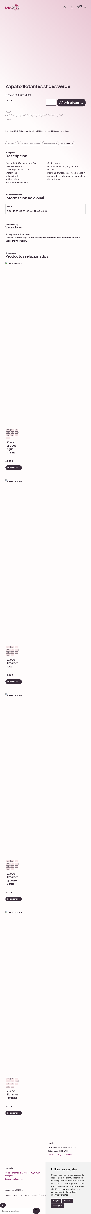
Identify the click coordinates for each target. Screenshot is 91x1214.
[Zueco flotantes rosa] (13, 568)
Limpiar (8, 119)
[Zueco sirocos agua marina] (13, 351)
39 (29, 116)
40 (34, 116)
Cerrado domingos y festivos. (60, 1154)
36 (13, 116)
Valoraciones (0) (50, 143)
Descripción (12, 143)
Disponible (9, 131)
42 (45, 116)
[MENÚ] (85, 7)
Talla (8, 112)
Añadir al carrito (71, 102)
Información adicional (30, 143)
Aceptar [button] (56, 1201)
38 (24, 116)
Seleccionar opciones (14, 467)
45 (61, 116)
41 (40, 116)
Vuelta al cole (64, 131)
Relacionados (67, 143)
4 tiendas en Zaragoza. (14, 1179)
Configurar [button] (57, 1206)
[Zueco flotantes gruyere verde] (13, 782)
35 (8, 116)
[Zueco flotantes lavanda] (13, 999)
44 (56, 116)
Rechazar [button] (67, 1201)
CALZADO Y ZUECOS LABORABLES (41, 131)
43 (50, 116)
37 (18, 116)
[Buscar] (36, 1211)
